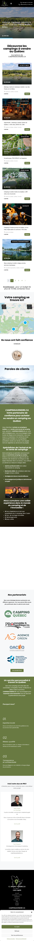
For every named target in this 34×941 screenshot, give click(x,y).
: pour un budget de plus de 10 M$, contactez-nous (17, 288)
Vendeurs (17, 898)
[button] (31, 912)
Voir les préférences (17, 935)
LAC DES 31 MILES (24, 65)
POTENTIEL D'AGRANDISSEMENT (20, 241)
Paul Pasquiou (17, 844)
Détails (27, 94)
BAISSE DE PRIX (25, 136)
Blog (17, 901)
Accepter (17, 926)
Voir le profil (17, 824)
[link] (17, 73)
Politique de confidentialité (21, 938)
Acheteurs (17, 896)
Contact (17, 903)
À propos (16, 900)
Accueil (17, 893)
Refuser (17, 931)
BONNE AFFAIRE (25, 170)
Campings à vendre (17, 895)
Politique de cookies (11, 938)
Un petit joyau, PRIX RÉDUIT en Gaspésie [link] (15, 158)
